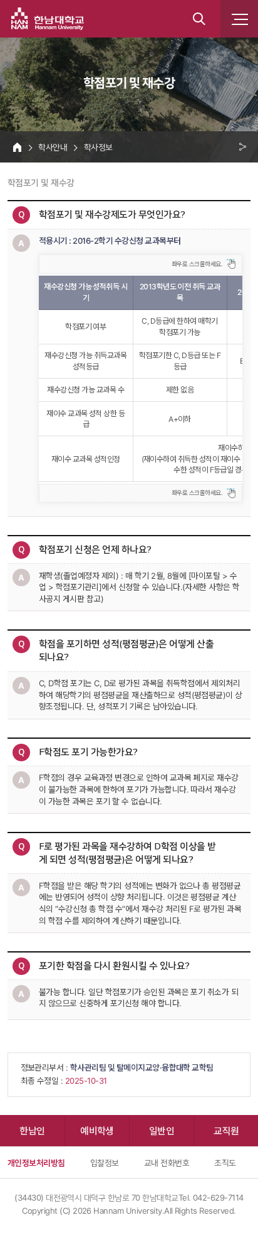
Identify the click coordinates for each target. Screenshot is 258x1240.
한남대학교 (47, 19)
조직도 (224, 1163)
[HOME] (17, 147)
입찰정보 (104, 1163)
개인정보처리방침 (36, 1163)
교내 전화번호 (166, 1163)
